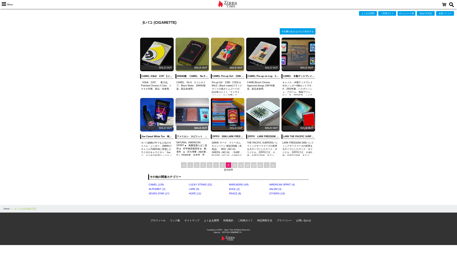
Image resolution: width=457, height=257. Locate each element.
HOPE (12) (195, 193)
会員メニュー (445, 13)
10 (234, 165)
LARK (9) (194, 189)
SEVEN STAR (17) (159, 193)
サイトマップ (191, 220)
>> (273, 165)
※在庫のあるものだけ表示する (297, 31)
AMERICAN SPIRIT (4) (282, 184)
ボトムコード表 (406, 13)
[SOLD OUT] (157, 70)
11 (241, 165)
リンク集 (175, 220)
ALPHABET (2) (157, 189)
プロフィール (157, 220)
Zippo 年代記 (426, 13)
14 (260, 165)
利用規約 (228, 220)
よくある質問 (367, 13)
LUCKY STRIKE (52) (200, 184)
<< (183, 165)
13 (253, 165)
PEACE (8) (235, 193)
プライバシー (284, 220)
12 (247, 165)
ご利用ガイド (387, 13)
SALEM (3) (275, 189)
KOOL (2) (234, 189)
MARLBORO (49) (239, 184)
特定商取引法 (264, 220)
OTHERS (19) (277, 193)
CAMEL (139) (156, 184)
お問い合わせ (303, 220)
